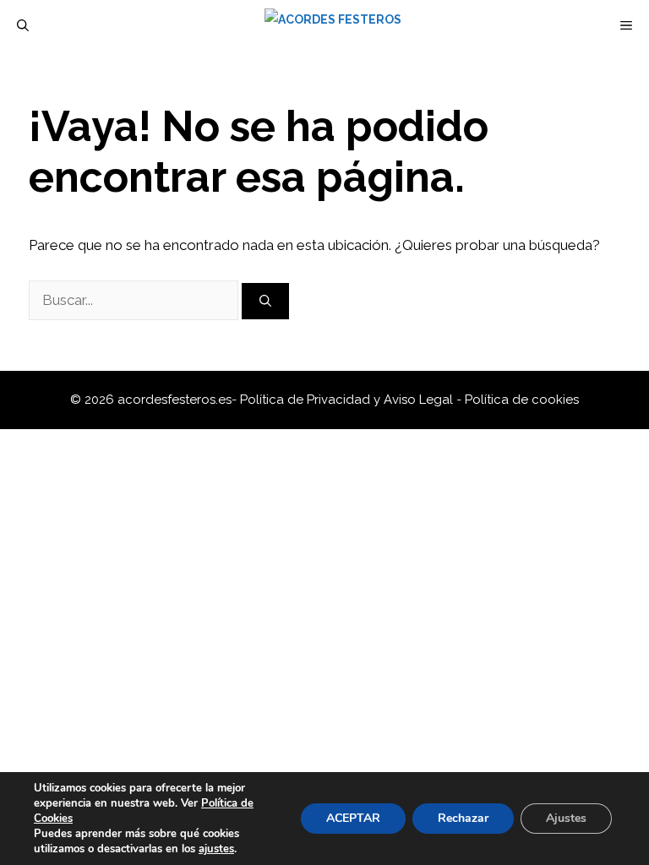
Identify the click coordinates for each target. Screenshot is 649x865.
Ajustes (566, 818)
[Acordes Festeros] (333, 25)
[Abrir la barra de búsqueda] (23, 25)
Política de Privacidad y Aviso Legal (348, 399)
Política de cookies (522, 399)
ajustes (216, 849)
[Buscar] (265, 301)
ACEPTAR (353, 818)
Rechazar (463, 818)
